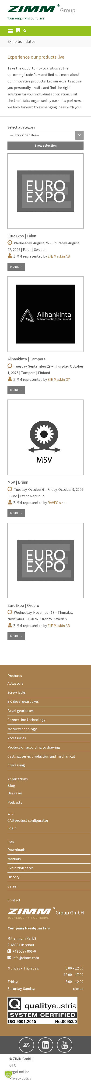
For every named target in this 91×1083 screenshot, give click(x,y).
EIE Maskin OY (59, 379)
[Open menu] (10, 31)
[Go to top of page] (84, 1076)
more (14, 267)
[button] (18, 30)
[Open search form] (25, 31)
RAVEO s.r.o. (57, 502)
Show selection (45, 145)
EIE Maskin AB (59, 256)
